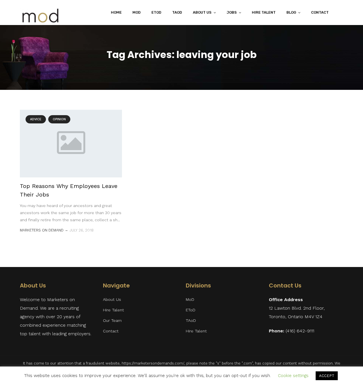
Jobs (232, 12)
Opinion (59, 119)
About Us (112, 299)
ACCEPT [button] (326, 376)
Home (116, 12)
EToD (156, 12)
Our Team (112, 320)
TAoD (177, 12)
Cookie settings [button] (293, 375)
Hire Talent (264, 12)
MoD (136, 12)
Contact (320, 12)
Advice (35, 119)
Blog (291, 12)
